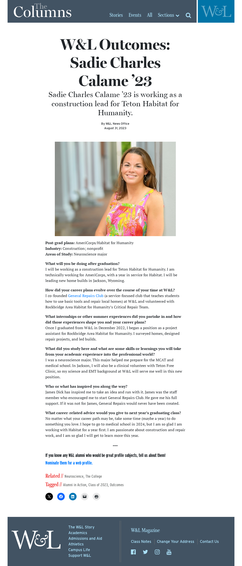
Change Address (175, 541)
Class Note (141, 541)
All (149, 15)
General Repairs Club (86, 295)
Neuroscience (74, 476)
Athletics (76, 544)
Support (79, 555)
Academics (77, 533)
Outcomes (117, 485)
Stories (116, 15)
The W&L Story (81, 527)
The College (94, 476)
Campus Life (79, 550)
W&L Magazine (145, 530)
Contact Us (209, 541)
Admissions (85, 538)
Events (135, 15)
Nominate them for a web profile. (69, 463)
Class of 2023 (98, 485)
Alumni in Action (74, 485)
